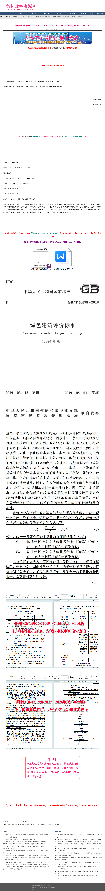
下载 (58, 824)
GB (32, 824)
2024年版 (27, 824)
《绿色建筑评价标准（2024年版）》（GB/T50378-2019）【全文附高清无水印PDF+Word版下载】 (58, 17)
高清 (38, 824)
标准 (22, 824)
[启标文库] (52, 44)
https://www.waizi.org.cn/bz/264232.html (21, 821)
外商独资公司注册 (86, 13)
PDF (45, 824)
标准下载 (46, 13)
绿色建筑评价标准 (58, 48)
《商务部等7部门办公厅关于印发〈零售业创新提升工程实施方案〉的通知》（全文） (25, 862)
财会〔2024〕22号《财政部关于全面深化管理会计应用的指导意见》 (21, 839)
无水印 (42, 824)
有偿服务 (72, 13)
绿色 (13, 824)
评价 (19, 824)
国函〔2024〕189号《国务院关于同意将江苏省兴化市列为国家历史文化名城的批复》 (25, 855)
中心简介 (19, 13)
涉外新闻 (59, 13)
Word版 (54, 824)
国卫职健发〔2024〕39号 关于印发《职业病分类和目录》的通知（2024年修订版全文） (26, 864)
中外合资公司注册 (99, 13)
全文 (34, 824)
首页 (6, 13)
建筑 (16, 824)
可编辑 (49, 824)
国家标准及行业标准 (27, 17)
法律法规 (33, 13)
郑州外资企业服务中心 (15, 17)
